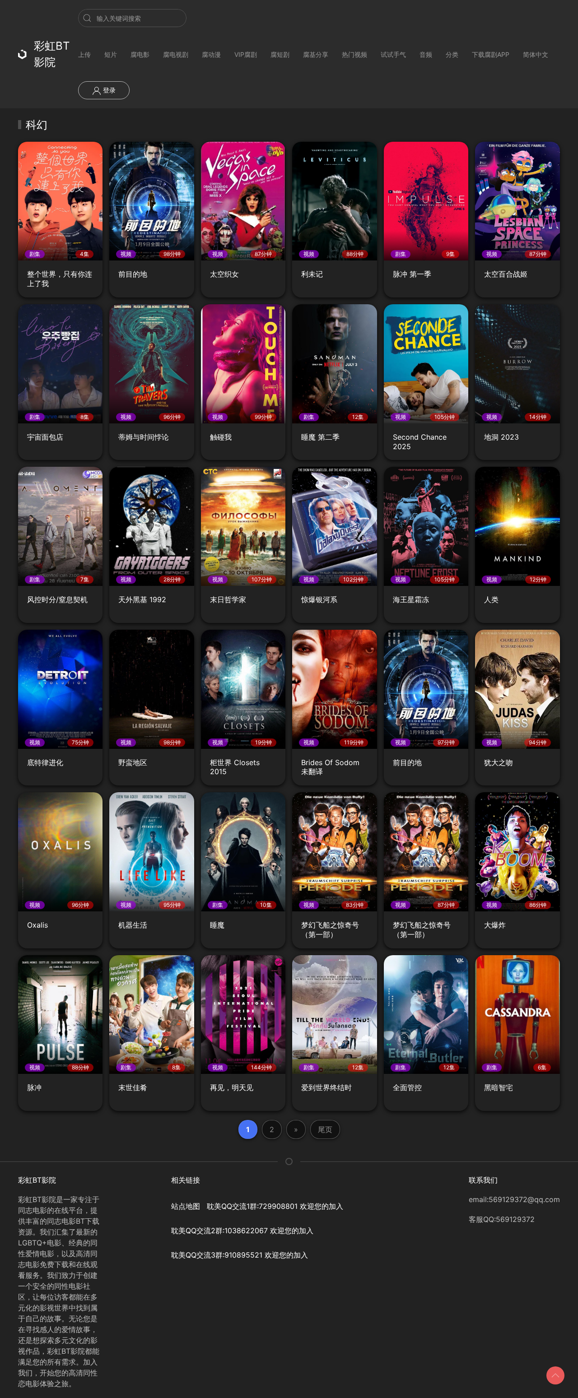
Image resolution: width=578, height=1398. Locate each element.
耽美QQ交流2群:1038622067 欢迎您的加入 (242, 1230)
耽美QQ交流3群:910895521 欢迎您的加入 (239, 1254)
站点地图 (185, 1206)
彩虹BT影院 (52, 54)
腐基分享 (315, 54)
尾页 (325, 1129)
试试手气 (393, 54)
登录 (108, 90)
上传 (84, 54)
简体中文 (535, 54)
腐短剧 (279, 54)
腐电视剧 (175, 54)
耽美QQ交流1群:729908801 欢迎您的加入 (275, 1206)
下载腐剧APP (490, 54)
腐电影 (140, 54)
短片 (110, 54)
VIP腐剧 (245, 54)
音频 (426, 54)
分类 (452, 54)
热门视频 (354, 54)
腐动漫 (211, 54)
